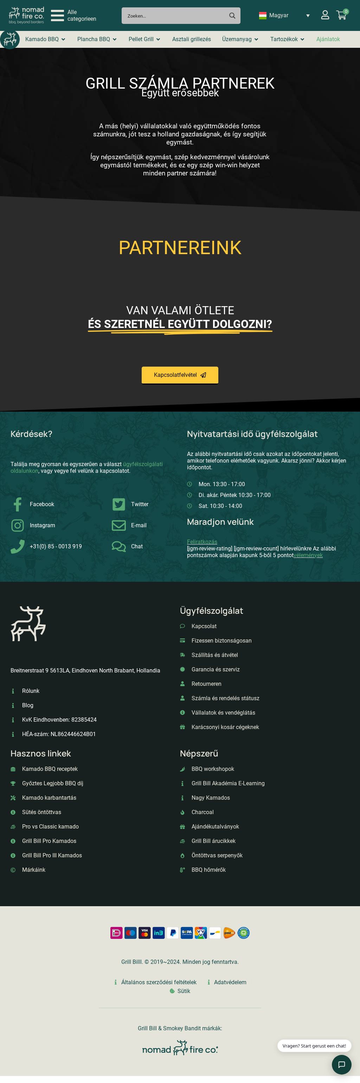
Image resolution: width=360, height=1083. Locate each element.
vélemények (308, 555)
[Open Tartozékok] (302, 39)
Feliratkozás (202, 542)
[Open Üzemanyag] (256, 39)
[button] (73, 15)
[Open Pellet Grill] (158, 39)
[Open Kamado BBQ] (63, 39)
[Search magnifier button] (232, 15)
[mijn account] (325, 14)
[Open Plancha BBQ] (114, 39)
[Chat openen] (342, 1065)
